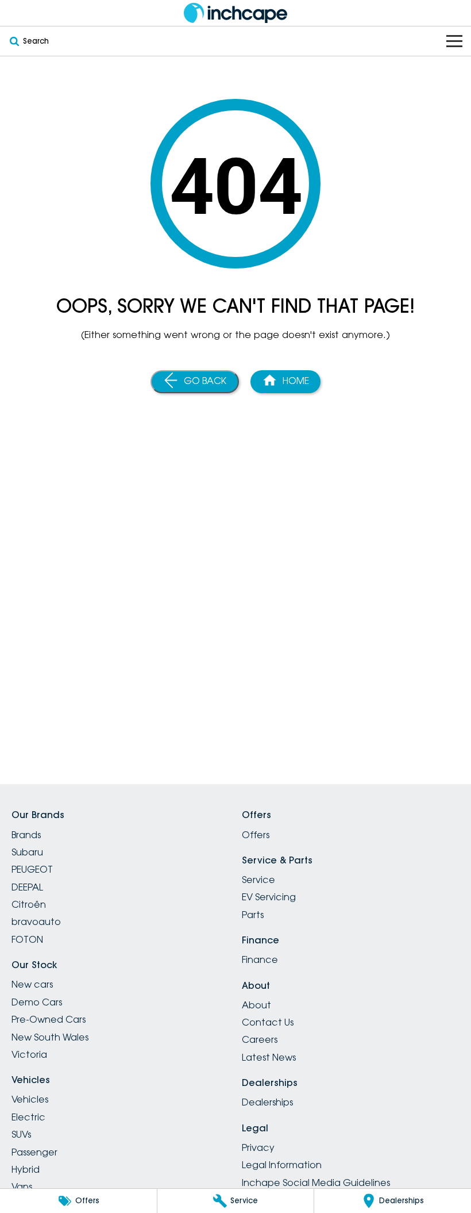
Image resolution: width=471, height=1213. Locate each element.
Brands (26, 834)
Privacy (258, 1147)
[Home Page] (235, 13)
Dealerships (267, 1102)
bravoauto (36, 921)
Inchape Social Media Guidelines (316, 1182)
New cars (32, 984)
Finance (260, 959)
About (256, 1005)
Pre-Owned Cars (48, 1019)
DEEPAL (27, 887)
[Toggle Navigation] (454, 41)
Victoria (29, 1054)
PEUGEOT (32, 869)
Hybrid (25, 1169)
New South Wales (49, 1037)
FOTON (27, 939)
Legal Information (282, 1164)
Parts (253, 914)
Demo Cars (36, 1002)
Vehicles (29, 1099)
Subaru (27, 852)
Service (258, 879)
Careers (259, 1039)
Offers (255, 834)
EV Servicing (269, 897)
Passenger (34, 1152)
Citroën (28, 904)
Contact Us (268, 1022)
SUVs (21, 1134)
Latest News (269, 1057)
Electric (28, 1117)
